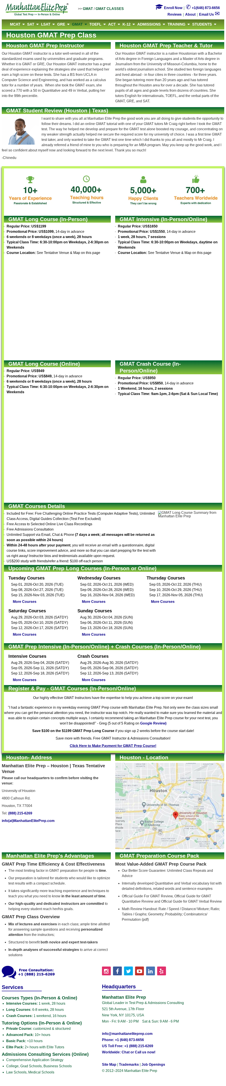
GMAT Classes (110, 9)
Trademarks (129, 1064)
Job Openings (153, 1064)
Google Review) (153, 723)
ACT (112, 24)
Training (176, 24)
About (190, 14)
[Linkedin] (150, 971)
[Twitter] (128, 971)
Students (202, 24)
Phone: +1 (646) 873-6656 (123, 1040)
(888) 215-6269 (20, 813)
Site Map (109, 1064)
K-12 (126, 24)
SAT (30, 24)
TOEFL (95, 24)
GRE (61, 24)
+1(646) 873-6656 (203, 8)
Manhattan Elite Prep (37, 9)
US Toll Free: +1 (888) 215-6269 (127, 1046)
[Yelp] (161, 971)
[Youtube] (139, 971)
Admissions (149, 24)
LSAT (45, 24)
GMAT (88, 9)
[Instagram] (106, 971)
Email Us (209, 14)
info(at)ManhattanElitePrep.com (28, 821)
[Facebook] (117, 971)
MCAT (15, 24)
